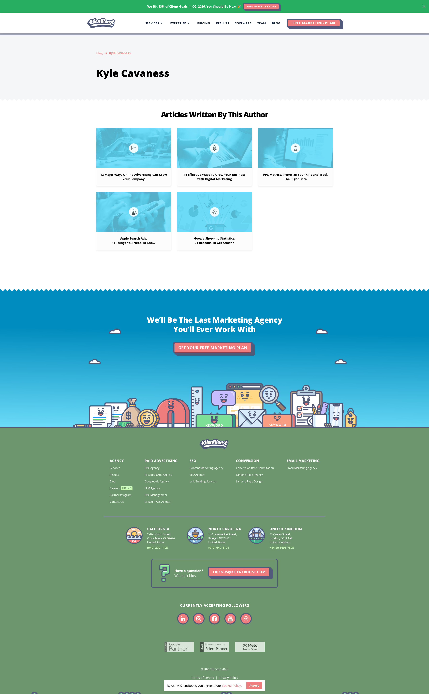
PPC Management (156, 495)
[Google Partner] (179, 647)
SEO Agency (197, 475)
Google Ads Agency (157, 481)
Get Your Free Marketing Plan (212, 347)
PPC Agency (152, 468)
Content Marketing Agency (206, 468)
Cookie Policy (231, 686)
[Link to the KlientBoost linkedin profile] (183, 619)
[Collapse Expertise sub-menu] (188, 23)
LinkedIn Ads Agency (158, 502)
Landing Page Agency (249, 475)
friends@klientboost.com (239, 572)
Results (115, 475)
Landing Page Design (249, 481)
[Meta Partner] (250, 647)
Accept (254, 685)
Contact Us (117, 502)
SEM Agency (152, 488)
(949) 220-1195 (157, 548)
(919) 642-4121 (218, 548)
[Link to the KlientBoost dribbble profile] (246, 619)
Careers (120, 488)
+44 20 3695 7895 (282, 548)
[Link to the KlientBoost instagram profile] (199, 619)
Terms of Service (203, 678)
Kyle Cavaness (120, 53)
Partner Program (120, 495)
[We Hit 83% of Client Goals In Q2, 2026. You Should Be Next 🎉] (214, 6)
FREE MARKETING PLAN (261, 6)
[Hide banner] (424, 6)
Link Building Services (203, 481)
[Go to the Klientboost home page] (101, 23)
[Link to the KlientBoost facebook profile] (214, 619)
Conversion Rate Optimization (254, 468)
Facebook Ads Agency (159, 475)
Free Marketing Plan (313, 23)
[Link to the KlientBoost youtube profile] (230, 619)
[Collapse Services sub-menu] (161, 23)
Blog (99, 53)
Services (115, 468)
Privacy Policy (228, 678)
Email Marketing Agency (302, 468)
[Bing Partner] (214, 647)
